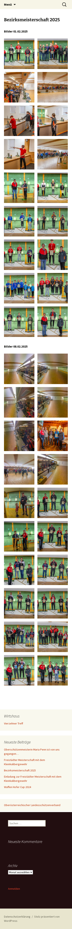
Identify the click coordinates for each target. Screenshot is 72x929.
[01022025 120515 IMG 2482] (19, 54)
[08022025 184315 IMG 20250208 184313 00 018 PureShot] (19, 469)
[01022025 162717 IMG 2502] (52, 221)
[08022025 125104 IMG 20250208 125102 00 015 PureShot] (19, 436)
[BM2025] (52, 288)
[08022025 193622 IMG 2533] (19, 570)
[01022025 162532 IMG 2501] (19, 221)
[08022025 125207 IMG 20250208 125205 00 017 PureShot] (52, 469)
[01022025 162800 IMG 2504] (52, 154)
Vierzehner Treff (13, 723)
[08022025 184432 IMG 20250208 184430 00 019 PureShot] (19, 503)
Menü (8, 4)
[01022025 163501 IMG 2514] (19, 288)
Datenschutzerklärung (17, 916)
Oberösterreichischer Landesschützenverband (32, 805)
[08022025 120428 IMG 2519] (52, 436)
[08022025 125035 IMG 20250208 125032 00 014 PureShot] (19, 402)
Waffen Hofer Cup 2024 (17, 787)
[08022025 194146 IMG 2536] (19, 637)
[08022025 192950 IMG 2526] (52, 536)
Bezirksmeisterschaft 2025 (20, 770)
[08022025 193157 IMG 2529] (52, 570)
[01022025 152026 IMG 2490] (52, 120)
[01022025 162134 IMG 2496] (19, 187)
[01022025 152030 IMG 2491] (19, 154)
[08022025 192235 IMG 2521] (19, 536)
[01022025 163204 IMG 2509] (19, 321)
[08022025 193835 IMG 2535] (52, 603)
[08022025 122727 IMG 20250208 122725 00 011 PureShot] (19, 369)
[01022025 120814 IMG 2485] (52, 54)
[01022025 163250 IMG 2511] (52, 321)
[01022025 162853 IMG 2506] (19, 254)
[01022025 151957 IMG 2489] (19, 120)
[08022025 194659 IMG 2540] (19, 670)
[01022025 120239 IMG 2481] (52, 87)
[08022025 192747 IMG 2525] (52, 503)
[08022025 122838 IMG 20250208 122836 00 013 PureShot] (52, 402)
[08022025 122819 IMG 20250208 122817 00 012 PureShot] (52, 369)
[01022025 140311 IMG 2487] (19, 87)
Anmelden (14, 888)
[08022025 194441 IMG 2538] (52, 637)
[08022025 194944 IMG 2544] (52, 670)
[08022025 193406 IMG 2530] (19, 603)
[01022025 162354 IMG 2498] (52, 187)
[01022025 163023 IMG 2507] (52, 254)
